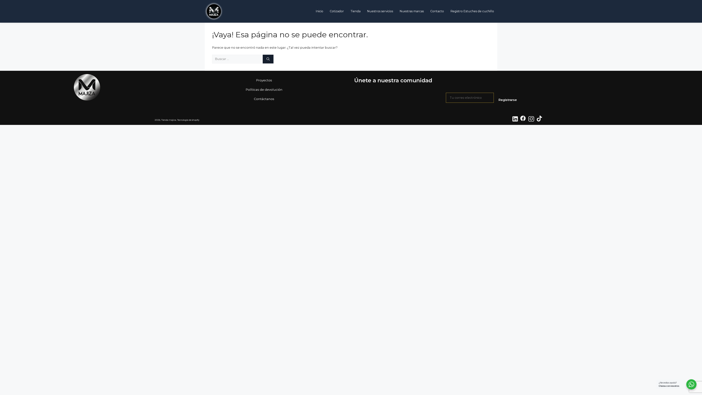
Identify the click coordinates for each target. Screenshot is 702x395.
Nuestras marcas (412, 11)
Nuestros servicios (380, 11)
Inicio (319, 11)
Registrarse (507, 100)
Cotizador (337, 11)
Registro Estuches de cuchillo (472, 11)
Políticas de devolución (264, 89)
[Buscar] (268, 59)
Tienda (355, 11)
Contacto (437, 11)
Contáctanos (264, 99)
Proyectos (264, 80)
